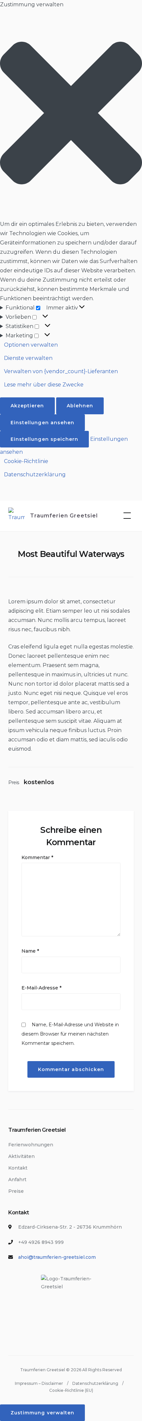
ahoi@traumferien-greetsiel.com (57, 1257)
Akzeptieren (27, 406)
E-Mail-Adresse (41, 988)
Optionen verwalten (31, 345)
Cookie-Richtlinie (26, 461)
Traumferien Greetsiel (64, 515)
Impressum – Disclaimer (39, 1383)
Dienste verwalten (28, 358)
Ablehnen (80, 406)
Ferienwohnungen (30, 1145)
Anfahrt (17, 1180)
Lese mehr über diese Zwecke (44, 384)
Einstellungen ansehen (42, 423)
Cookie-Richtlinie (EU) (71, 1390)
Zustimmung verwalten (42, 1413)
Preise (16, 1191)
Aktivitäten (21, 1156)
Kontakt (17, 1168)
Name (30, 951)
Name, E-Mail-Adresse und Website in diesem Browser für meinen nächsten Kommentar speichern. (70, 1034)
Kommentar (37, 857)
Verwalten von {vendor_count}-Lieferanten (61, 371)
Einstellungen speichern (44, 439)
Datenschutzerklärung (35, 474)
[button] (71, 114)
